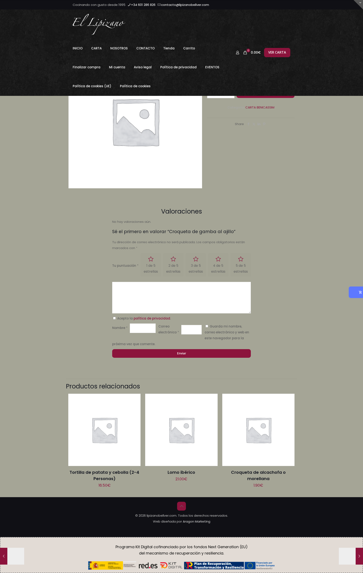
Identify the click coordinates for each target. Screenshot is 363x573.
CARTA (96, 48)
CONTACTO (145, 48)
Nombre (120, 328)
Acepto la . (144, 318)
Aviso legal (143, 67)
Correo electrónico (168, 329)
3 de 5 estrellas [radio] (196, 268)
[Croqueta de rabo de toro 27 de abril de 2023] (351, 556)
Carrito (189, 48)
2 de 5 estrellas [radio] (173, 268)
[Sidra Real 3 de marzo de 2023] (12, 556)
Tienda (169, 48)
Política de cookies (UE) (92, 86)
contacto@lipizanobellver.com (185, 5)
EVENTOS (212, 67)
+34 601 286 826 (143, 5)
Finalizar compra (86, 67)
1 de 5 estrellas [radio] (151, 268)
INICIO (78, 48)
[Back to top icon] (181, 506)
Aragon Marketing (196, 521)
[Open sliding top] (358, 4)
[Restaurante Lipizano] (99, 24)
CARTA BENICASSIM (259, 107)
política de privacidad (152, 318)
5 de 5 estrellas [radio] (241, 268)
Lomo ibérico (181, 472)
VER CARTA (277, 52)
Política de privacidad (178, 67)
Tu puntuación (125, 265)
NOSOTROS (119, 48)
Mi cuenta (117, 67)
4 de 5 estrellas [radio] (218, 268)
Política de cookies (135, 86)
